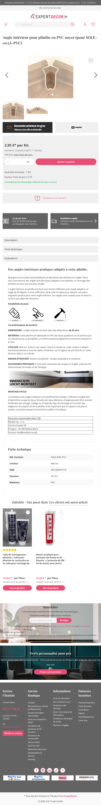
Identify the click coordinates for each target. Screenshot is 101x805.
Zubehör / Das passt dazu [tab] (30, 502)
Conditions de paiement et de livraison (34, 729)
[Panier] (99, 21)
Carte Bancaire (85, 706)
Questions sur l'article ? (54, 198)
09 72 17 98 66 (11, 709)
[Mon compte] (85, 24)
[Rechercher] (72, 24)
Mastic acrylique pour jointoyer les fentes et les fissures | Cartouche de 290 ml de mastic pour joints (50, 559)
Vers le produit (17, 588)
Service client (34, 742)
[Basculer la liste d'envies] (90, 60)
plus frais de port (23, 154)
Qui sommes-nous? (62, 701)
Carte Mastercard (86, 716)
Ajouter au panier (66, 161)
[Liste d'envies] (93, 24)
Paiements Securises (37, 749)
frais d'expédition (68, 796)
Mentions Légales (61, 725)
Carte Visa (82, 720)
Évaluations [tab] (11, 258)
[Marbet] (77, 127)
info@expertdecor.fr (13, 726)
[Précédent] (6, 76)
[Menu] (6, 24)
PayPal (81, 713)
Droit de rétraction (61, 698)
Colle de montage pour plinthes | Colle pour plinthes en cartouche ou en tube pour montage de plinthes (16, 559)
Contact (31, 702)
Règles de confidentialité (64, 626)
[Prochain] (95, 76)
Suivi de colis (34, 745)
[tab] (50, 240)
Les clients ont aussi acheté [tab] (68, 502)
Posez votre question (50, 671)
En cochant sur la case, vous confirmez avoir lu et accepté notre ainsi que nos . (51, 636)
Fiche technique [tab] (13, 249)
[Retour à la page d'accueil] (50, 16)
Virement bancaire (86, 702)
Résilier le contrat (13, 733)
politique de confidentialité (66, 635)
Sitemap (31, 759)
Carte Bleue (83, 709)
